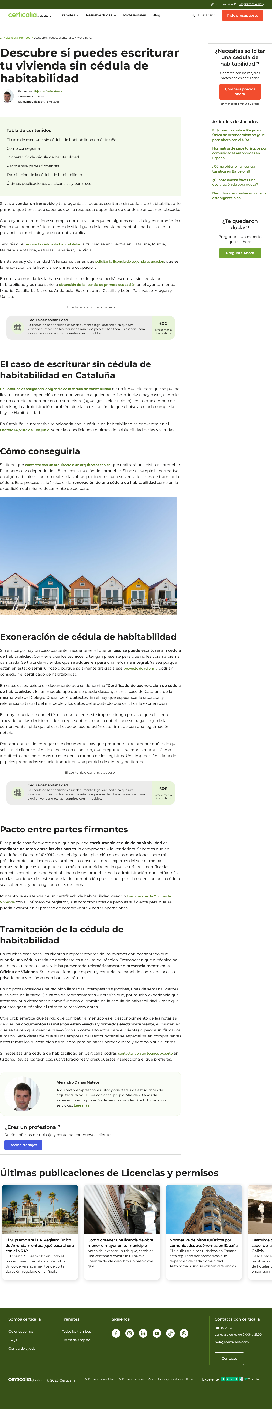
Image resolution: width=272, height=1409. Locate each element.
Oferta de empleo (76, 1340)
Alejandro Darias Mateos (47, 91)
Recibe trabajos (23, 1145)
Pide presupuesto (242, 15)
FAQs (12, 1340)
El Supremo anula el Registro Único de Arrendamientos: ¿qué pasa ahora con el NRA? (238, 135)
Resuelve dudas (99, 15)
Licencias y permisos (18, 37)
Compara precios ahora (240, 91)
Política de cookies (131, 1379)
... (72, 1105)
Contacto (229, 1358)
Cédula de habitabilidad (48, 320)
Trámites (67, 15)
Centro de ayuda (21, 1348)
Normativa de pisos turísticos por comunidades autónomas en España (239, 153)
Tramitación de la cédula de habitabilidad (44, 175)
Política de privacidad (99, 1379)
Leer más (81, 1105)
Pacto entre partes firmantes (33, 166)
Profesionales (134, 15)
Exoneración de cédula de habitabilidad (43, 157)
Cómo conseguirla (23, 148)
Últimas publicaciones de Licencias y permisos (49, 183)
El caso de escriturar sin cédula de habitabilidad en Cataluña (61, 139)
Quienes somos (21, 1331)
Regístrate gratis (251, 4)
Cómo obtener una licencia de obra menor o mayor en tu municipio (120, 1243)
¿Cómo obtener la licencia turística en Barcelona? (233, 168)
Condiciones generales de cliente (171, 1379)
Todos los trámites (76, 1331)
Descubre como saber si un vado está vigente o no (239, 195)
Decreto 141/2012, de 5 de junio (24, 430)
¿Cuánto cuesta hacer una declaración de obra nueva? (235, 182)
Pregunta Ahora (240, 253)
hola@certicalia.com (232, 1342)
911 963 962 (223, 1328)
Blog (156, 15)
